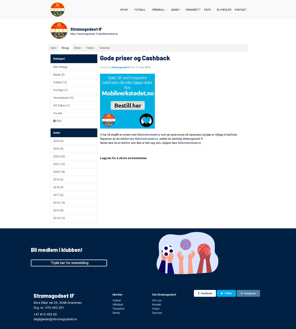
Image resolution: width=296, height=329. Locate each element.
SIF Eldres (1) (61, 105)
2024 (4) (58, 141)
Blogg (65, 48)
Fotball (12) (60, 82)
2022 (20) (59, 156)
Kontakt (240, 9)
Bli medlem (224, 9)
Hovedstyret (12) (63, 97)
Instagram (250, 293)
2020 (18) (59, 172)
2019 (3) (58, 179)
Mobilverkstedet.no (148, 134)
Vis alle (57, 113)
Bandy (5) (59, 74)
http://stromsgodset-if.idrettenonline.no (94, 33)
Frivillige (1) (60, 90)
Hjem (53, 48)
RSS (58, 121)
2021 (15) (59, 164)
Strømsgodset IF (121, 67)
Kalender (105, 48)
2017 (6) (58, 195)
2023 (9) (58, 148)
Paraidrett (193, 9)
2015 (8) (58, 210)
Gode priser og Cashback (135, 58)
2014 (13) (59, 218)
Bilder (77, 48)
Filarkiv (90, 48)
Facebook (206, 293)
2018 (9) (58, 187)
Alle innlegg (60, 67)
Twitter (228, 293)
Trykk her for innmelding (70, 263)
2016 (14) (59, 202)
